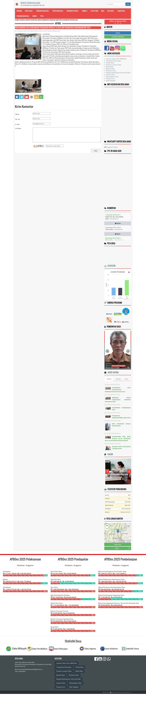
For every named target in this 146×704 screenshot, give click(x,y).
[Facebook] (17, 97)
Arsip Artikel (113, 372)
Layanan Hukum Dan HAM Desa (116, 59)
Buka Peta (118, 544)
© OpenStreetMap (121, 542)
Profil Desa (28, 11)
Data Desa (110, 11)
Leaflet (114, 542)
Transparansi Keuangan (113, 61)
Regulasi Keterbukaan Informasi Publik (118, 73)
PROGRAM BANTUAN (23, 16)
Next (129, 471)
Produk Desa (110, 63)
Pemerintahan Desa (42, 11)
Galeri (110, 454)
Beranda (19, 11)
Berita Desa (57, 31)
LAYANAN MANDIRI (118, 37)
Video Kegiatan (111, 81)
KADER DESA (121, 11)
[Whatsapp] (41, 97)
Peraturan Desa (58, 11)
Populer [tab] (118, 379)
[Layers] (128, 525)
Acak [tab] (126, 379)
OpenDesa (107, 692)
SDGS (102, 11)
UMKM (34, 16)
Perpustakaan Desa (112, 77)
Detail (117, 548)
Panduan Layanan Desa (113, 65)
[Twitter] (22, 97)
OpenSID (128, 542)
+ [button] (107, 525)
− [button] (107, 528)
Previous (107, 471)
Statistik (111, 265)
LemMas (84, 11)
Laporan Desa (110, 75)
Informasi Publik (72, 11)
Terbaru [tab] (109, 379)
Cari (128, 4)
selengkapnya (118, 220)
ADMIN (118, 33)
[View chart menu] (129, 272)
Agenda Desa (110, 69)
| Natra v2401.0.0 (126, 692)
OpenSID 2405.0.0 (117, 692)
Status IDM (94, 11)
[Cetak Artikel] (36, 97)
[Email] (26, 97)
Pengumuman (110, 79)
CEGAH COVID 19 (118, 474)
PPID (41, 16)
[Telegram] (31, 97)
